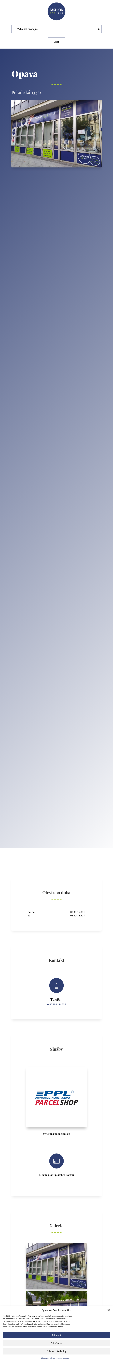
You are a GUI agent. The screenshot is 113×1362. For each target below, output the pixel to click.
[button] (108, 1310)
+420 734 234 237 (56, 1004)
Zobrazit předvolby (56, 1351)
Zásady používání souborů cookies (55, 1358)
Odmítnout (56, 1343)
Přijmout (56, 1335)
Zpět (56, 41)
